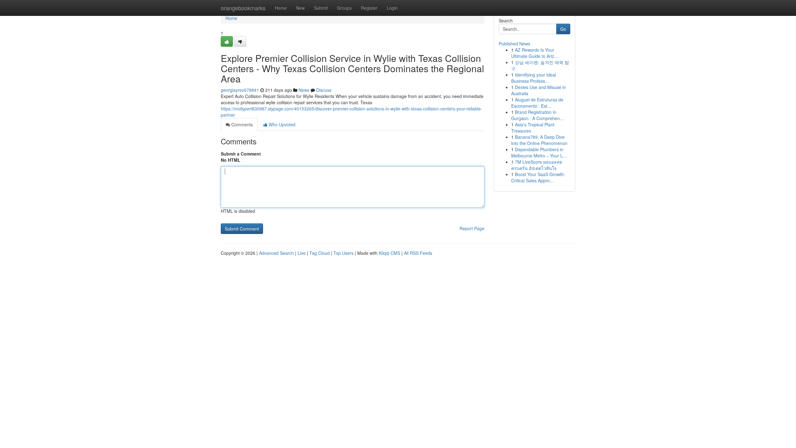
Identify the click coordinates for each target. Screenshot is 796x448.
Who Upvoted (281, 124)
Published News (514, 43)
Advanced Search (276, 253)
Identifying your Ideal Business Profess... (533, 78)
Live (302, 253)
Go (563, 29)
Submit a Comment (241, 154)
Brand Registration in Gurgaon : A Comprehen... (537, 115)
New (300, 8)
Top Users (343, 253)
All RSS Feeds (418, 253)
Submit (321, 8)
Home (281, 8)
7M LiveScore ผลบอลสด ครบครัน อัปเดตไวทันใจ (536, 165)
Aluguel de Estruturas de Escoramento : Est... (537, 102)
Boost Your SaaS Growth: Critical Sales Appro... (538, 177)
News (303, 90)
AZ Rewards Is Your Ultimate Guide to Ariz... (534, 53)
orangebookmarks (243, 8)
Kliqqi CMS (389, 253)
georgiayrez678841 (240, 90)
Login (392, 8)
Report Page (472, 228)
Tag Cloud (319, 253)
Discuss (323, 90)
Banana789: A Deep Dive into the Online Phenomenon (539, 140)
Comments (241, 124)
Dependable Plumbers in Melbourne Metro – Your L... (539, 152)
